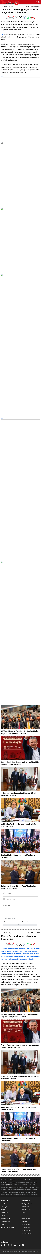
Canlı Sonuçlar (5, 1221)
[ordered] (14, 922)
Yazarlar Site (25, 1207)
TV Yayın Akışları (26, 1204)
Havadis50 (4, 6)
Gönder (20, 925)
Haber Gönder (25, 1227)
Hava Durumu (25, 1224)
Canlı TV (3, 1224)
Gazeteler (24, 1221)
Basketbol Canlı (26, 1209)
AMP (23, 1212)
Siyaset (11, 6)
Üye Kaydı (4, 1207)
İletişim (3, 1215)
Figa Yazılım (8, 1185)
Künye (3, 1209)
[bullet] (17, 922)
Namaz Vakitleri (26, 1230)
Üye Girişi (4, 1204)
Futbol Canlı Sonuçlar (7, 1227)
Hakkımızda (4, 1212)
